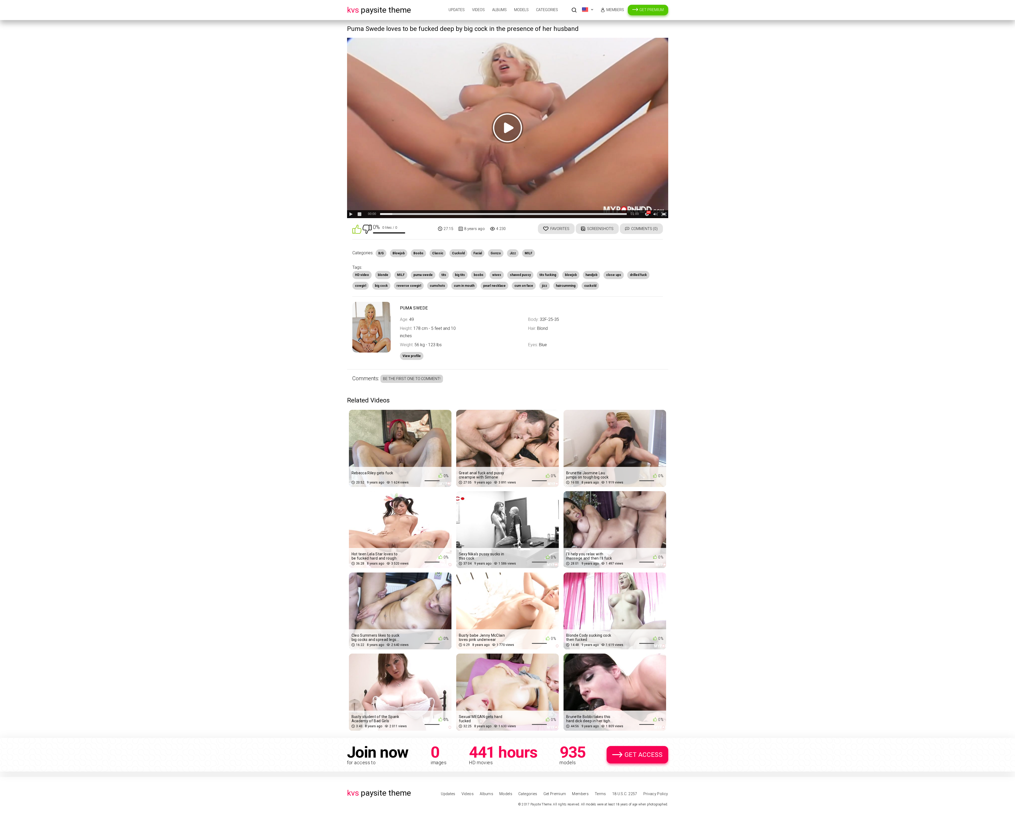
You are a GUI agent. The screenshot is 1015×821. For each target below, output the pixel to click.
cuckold (590, 286)
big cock (381, 286)
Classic (437, 253)
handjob (591, 275)
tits (443, 275)
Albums (499, 10)
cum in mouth (464, 286)
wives (496, 275)
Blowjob (399, 253)
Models (521, 10)
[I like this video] (356, 229)
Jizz (513, 253)
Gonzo (496, 253)
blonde (383, 275)
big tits (460, 275)
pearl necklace (494, 286)
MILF (528, 253)
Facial (477, 253)
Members (615, 10)
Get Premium (651, 10)
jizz (544, 286)
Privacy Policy (655, 794)
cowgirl (360, 286)
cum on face (523, 286)
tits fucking (547, 275)
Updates (457, 10)
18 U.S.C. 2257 (624, 794)
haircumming (565, 286)
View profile (412, 356)
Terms (600, 794)
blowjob (571, 275)
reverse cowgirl (408, 286)
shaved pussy (520, 275)
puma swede (423, 275)
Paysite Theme (379, 10)
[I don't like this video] (367, 229)
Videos (478, 10)
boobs (478, 275)
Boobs (418, 253)
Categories (547, 10)
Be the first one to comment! (411, 379)
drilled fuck (638, 275)
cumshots (437, 286)
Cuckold (458, 253)
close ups (613, 275)
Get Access (644, 754)
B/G (381, 253)
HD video (362, 275)
